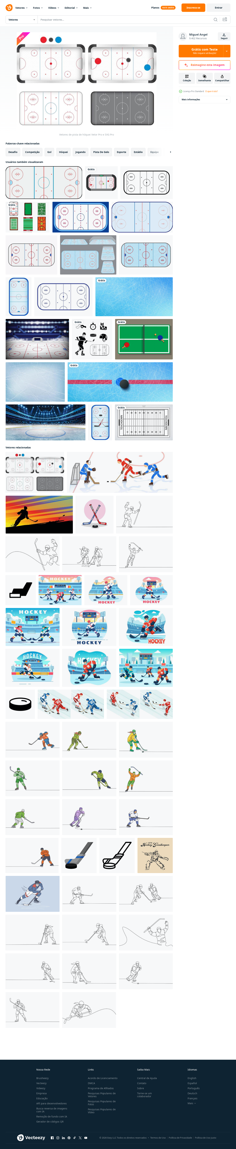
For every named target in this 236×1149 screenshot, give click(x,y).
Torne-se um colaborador (144, 1095)
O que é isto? (211, 91)
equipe (154, 152)
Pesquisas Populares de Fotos (102, 1103)
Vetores (20, 7)
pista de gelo (101, 152)
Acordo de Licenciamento (102, 1078)
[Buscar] (215, 19)
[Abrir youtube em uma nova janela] (85, 1137)
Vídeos (52, 7)
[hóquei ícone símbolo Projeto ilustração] (21, 590)
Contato (141, 1083)
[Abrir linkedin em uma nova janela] (63, 1137)
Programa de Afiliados (101, 1088)
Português (194, 1088)
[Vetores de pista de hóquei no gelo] (88, 255)
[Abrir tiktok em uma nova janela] (74, 1137)
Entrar (218, 7)
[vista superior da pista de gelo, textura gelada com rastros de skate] (134, 296)
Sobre (140, 1088)
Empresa (41, 1093)
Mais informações (191, 99)
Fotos (36, 7)
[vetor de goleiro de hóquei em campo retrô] (155, 855)
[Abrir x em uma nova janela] (80, 1137)
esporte (121, 152)
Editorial (70, 7)
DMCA (91, 1083)
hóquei (63, 152)
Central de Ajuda (147, 1078)
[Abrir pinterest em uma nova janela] (69, 1137)
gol (49, 152)
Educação (42, 1098)
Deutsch (192, 1093)
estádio (138, 152)
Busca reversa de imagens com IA (51, 1110)
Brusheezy (42, 1078)
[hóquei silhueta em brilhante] (39, 515)
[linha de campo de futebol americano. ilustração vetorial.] (144, 422)
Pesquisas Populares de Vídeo (102, 1111)
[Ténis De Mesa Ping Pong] (144, 339)
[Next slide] (167, 152)
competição (32, 152)
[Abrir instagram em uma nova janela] (57, 1137)
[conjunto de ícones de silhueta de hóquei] (92, 339)
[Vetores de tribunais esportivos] (28, 217)
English (192, 1078)
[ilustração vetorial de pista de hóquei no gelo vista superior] (44, 182)
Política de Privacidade (180, 1137)
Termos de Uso (158, 1137)
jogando (80, 152)
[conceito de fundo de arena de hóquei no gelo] (45, 422)
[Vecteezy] (9, 7)
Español (192, 1083)
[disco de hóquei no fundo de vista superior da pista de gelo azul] (120, 382)
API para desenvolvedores (51, 1103)
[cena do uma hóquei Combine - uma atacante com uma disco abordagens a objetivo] (120, 472)
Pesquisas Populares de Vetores (102, 1095)
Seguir (224, 38)
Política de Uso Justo (205, 1137)
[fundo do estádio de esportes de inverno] (37, 339)
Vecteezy (41, 1083)
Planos (155, 7)
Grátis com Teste (204, 51)
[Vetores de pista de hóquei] (35, 472)
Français (192, 1098)
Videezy (40, 1088)
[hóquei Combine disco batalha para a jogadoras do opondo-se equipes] (140, 704)
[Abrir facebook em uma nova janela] (52, 1137)
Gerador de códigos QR (50, 1121)
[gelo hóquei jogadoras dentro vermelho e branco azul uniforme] (71, 704)
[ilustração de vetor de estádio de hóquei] (18, 296)
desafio (12, 152)
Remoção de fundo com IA (51, 1116)
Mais (86, 7)
